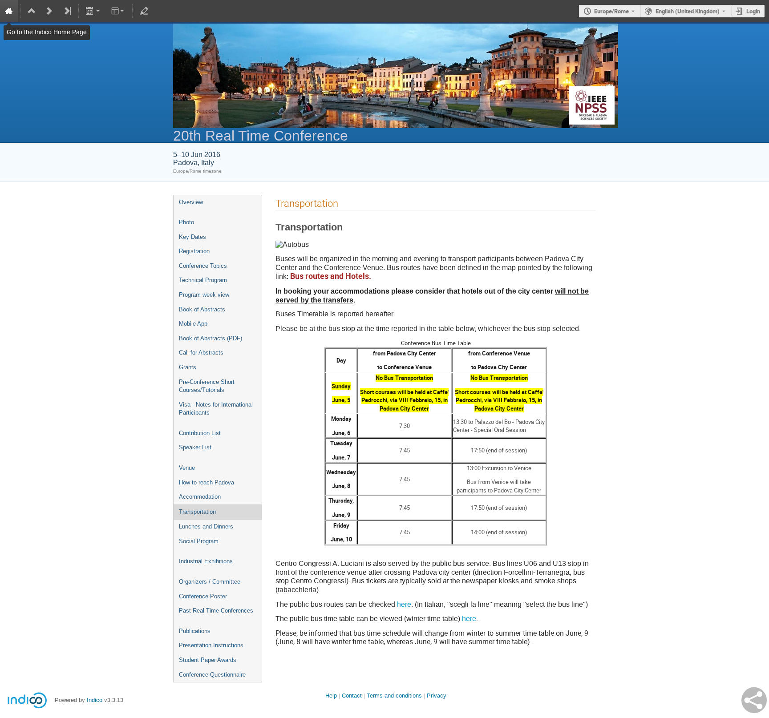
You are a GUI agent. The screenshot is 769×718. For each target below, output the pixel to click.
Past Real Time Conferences (216, 610)
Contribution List (200, 433)
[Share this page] (754, 700)
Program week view (204, 294)
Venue (187, 467)
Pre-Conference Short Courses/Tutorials (207, 386)
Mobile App (193, 323)
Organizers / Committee (209, 581)
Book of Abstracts (202, 309)
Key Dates (192, 237)
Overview (191, 202)
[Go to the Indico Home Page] (9, 11)
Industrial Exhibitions (206, 561)
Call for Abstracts (201, 352)
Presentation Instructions (211, 645)
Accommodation (200, 496)
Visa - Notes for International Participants (216, 408)
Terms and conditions (394, 695)
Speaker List (195, 447)
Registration (194, 251)
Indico (94, 700)
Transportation (197, 511)
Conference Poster (203, 596)
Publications (194, 631)
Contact (352, 695)
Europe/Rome (611, 11)
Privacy (436, 695)
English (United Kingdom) (688, 11)
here (404, 604)
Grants (187, 367)
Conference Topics (203, 265)
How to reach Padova (206, 482)
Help (331, 695)
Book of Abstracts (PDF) (210, 338)
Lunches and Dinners (206, 526)
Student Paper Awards (207, 660)
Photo (186, 222)
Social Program (199, 541)
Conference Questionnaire (212, 674)
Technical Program (203, 280)
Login (753, 11)
